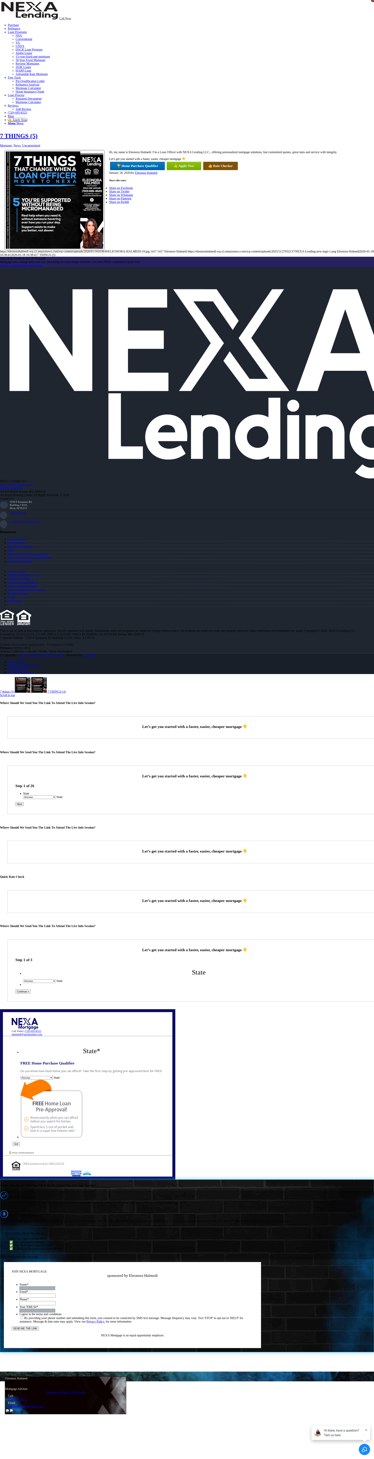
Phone (24, 1299)
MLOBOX (90, 655)
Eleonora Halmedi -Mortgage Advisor (41, 655)
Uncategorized (31, 145)
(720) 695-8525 (18, 513)
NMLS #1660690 (11, 488)
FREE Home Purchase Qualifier (28, 554)
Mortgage (6, 145)
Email (23, 1291)
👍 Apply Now (184, 166)
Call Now (65, 18)
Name (23, 1284)
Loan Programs (17, 539)
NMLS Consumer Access (23, 575)
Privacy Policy (17, 571)
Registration (15, 601)
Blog (11, 550)
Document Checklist (20, 546)
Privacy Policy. (95, 1321)
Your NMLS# (28, 1307)
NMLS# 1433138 (19, 578)
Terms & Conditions (20, 561)
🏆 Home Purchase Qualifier (137, 166)
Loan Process (16, 543)
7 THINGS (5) (19, 135)
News (17, 145)
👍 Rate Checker (220, 166)
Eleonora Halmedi (146, 172)
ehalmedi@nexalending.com (25, 521)
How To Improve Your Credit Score (30, 557)
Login (11, 597)
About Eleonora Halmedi (23, 582)
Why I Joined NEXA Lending (26, 590)
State (26, 793)
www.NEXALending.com (16, 484)
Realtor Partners (17, 593)
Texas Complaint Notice (23, 586)
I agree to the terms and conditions (40, 1314)
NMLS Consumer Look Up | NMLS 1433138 (43, 1163)
